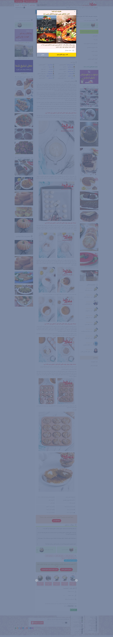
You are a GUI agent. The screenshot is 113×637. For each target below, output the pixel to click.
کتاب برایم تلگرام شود (62, 55)
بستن (42, 55)
